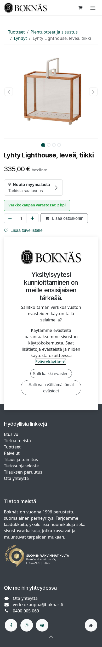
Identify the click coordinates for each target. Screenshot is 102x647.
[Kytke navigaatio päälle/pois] (93, 7)
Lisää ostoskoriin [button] (67, 218)
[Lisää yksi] (32, 218)
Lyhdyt (20, 38)
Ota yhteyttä (16, 478)
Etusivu (11, 434)
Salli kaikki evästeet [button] (51, 373)
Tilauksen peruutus (23, 472)
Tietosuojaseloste (22, 465)
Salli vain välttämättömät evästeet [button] (51, 387)
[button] (8, 91)
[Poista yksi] (10, 218)
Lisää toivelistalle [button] (26, 230)
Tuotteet (16, 32)
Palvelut (12, 453)
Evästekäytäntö (50, 361)
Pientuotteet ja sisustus (54, 32)
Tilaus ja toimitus (21, 459)
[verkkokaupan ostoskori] (80, 7)
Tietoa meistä (17, 440)
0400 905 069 (26, 610)
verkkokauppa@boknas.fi (38, 604)
